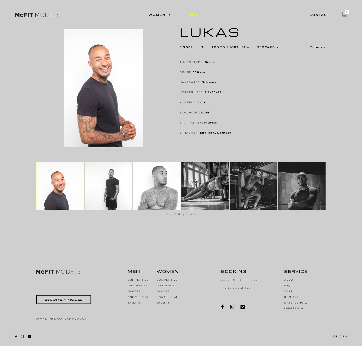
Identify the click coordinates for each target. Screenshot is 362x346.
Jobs (288, 291)
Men (194, 15)
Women (157, 15)
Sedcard (268, 47)
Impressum (293, 308)
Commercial (138, 297)
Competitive (138, 280)
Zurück (318, 47)
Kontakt (291, 297)
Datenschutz (295, 302)
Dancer (134, 291)
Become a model (64, 299)
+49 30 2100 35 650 (236, 288)
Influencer (138, 285)
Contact (319, 15)
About (289, 280)
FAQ (287, 285)
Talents (134, 302)
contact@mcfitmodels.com (242, 280)
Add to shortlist (230, 47)
